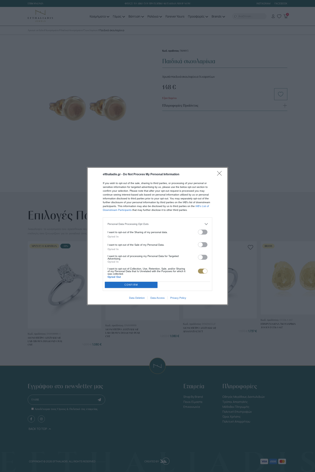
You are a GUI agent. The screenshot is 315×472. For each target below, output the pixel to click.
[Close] (220, 174)
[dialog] (157, 236)
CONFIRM (131, 284)
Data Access (157, 297)
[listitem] (157, 224)
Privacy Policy (178, 297)
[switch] (202, 232)
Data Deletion (137, 297)
